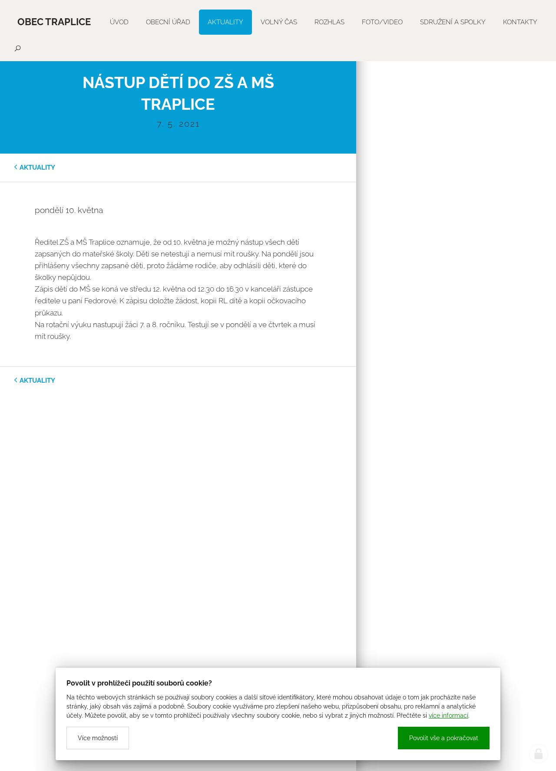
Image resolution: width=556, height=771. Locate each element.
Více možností (98, 738)
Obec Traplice (54, 21)
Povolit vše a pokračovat (443, 738)
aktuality (37, 167)
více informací (448, 715)
